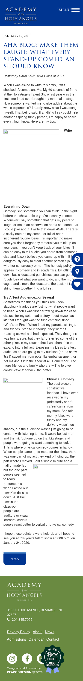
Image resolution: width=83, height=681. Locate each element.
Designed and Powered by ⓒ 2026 (24, 670)
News (15, 559)
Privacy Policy (18, 631)
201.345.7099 (22, 619)
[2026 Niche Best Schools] (60, 661)
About (37, 631)
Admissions (16, 639)
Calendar (36, 639)
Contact (52, 639)
